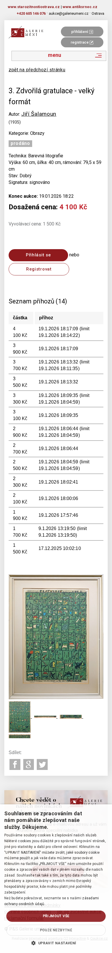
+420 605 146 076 (31, 13)
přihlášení (80, 31)
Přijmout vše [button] (56, 916)
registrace (80, 42)
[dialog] (56, 878)
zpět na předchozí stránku (37, 69)
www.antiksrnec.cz (80, 7)
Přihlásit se (38, 255)
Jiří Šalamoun (38, 114)
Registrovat (39, 269)
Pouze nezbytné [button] (56, 930)
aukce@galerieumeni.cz (68, 13)
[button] (56, 942)
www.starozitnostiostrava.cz (34, 7)
